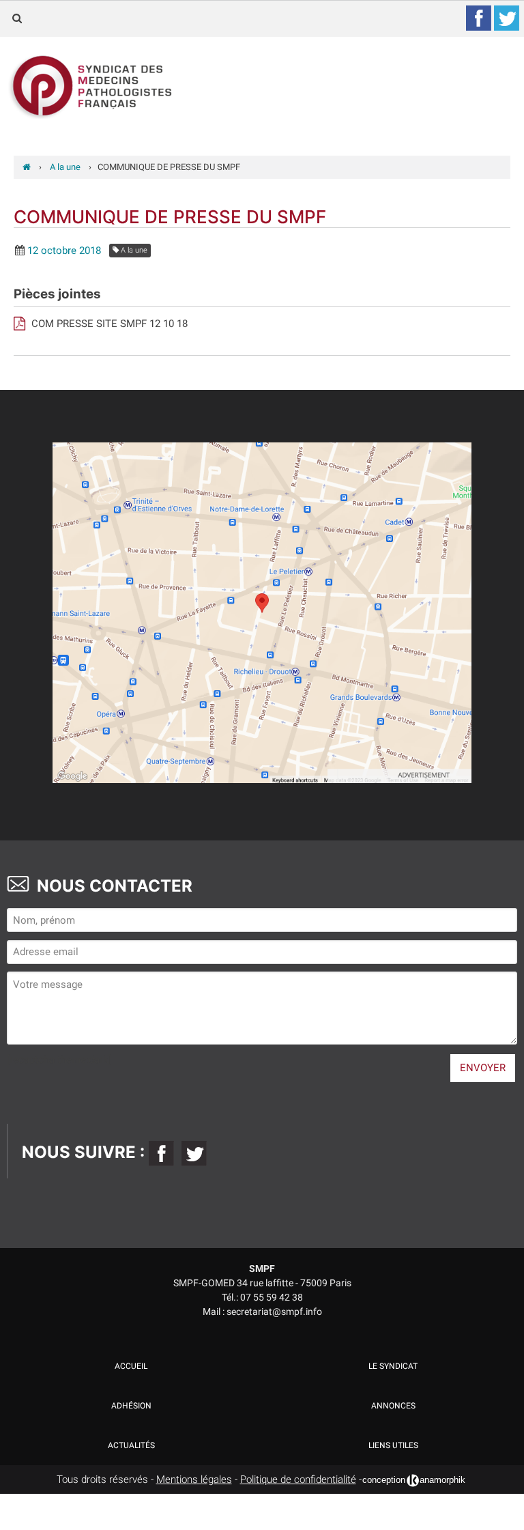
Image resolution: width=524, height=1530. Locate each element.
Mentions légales (194, 1479)
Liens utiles (393, 1445)
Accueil (131, 1366)
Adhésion (131, 1406)
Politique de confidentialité (298, 1479)
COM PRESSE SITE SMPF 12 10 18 (108, 323)
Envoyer (483, 1068)
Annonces (393, 1406)
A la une (133, 250)
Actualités (131, 1445)
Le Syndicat (393, 1366)
